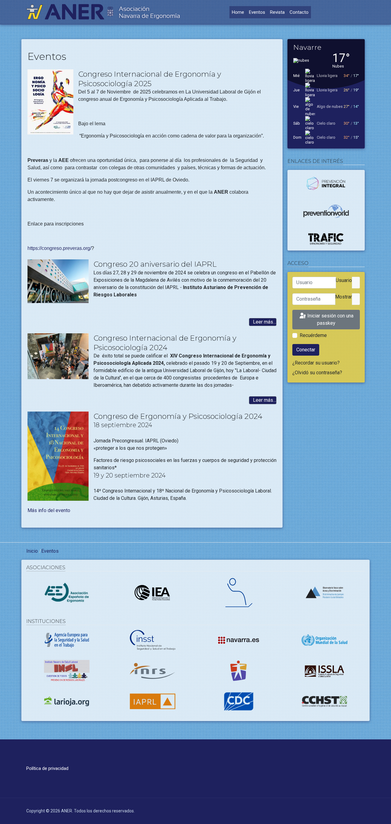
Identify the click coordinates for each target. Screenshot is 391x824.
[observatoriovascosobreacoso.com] (324, 592)
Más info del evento (48, 510)
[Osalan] (238, 670)
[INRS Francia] (153, 670)
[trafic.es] (326, 239)
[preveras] (238, 592)
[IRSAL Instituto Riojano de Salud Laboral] (67, 701)
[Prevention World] (326, 211)
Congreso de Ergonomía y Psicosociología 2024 (177, 416)
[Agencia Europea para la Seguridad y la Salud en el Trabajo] (67, 640)
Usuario (344, 280)
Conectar (305, 350)
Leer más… (264, 322)
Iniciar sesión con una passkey (329, 319)
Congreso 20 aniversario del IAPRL (155, 264)
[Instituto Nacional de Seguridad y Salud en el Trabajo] (153, 640)
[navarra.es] (238, 640)
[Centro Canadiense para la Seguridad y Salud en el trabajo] (324, 701)
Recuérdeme (313, 335)
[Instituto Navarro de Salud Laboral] (67, 670)
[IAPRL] (153, 701)
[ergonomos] (67, 592)
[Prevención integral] (326, 184)
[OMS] (324, 640)
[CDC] (238, 701)
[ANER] (103, 12)
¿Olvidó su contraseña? (317, 372)
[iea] (152, 592)
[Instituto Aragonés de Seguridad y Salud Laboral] (324, 670)
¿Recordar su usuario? (316, 363)
